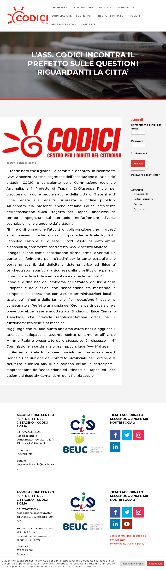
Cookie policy (136, 543)
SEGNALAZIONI (125, 7)
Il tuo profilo (141, 194)
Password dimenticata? (145, 174)
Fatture (138, 204)
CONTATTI (88, 24)
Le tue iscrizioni (143, 199)
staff (12, 162)
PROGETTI (134, 16)
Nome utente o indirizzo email (146, 126)
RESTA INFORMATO (111, 16)
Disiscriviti (140, 209)
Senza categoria (26, 162)
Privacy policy (118, 543)
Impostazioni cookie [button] (132, 563)
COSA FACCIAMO (83, 7)
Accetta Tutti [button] (155, 563)
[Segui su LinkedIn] (115, 447)
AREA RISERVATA (62, 24)
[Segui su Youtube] (127, 524)
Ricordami (140, 153)
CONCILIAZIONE (61, 16)
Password (137, 141)
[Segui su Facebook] (115, 435)
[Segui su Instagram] (138, 435)
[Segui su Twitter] (127, 435)
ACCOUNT (137, 190)
